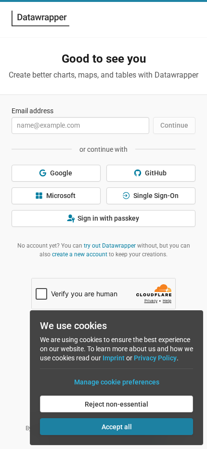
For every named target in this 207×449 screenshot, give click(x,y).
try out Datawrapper (110, 245)
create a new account (79, 254)
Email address (32, 111)
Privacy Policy (155, 358)
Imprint (114, 358)
